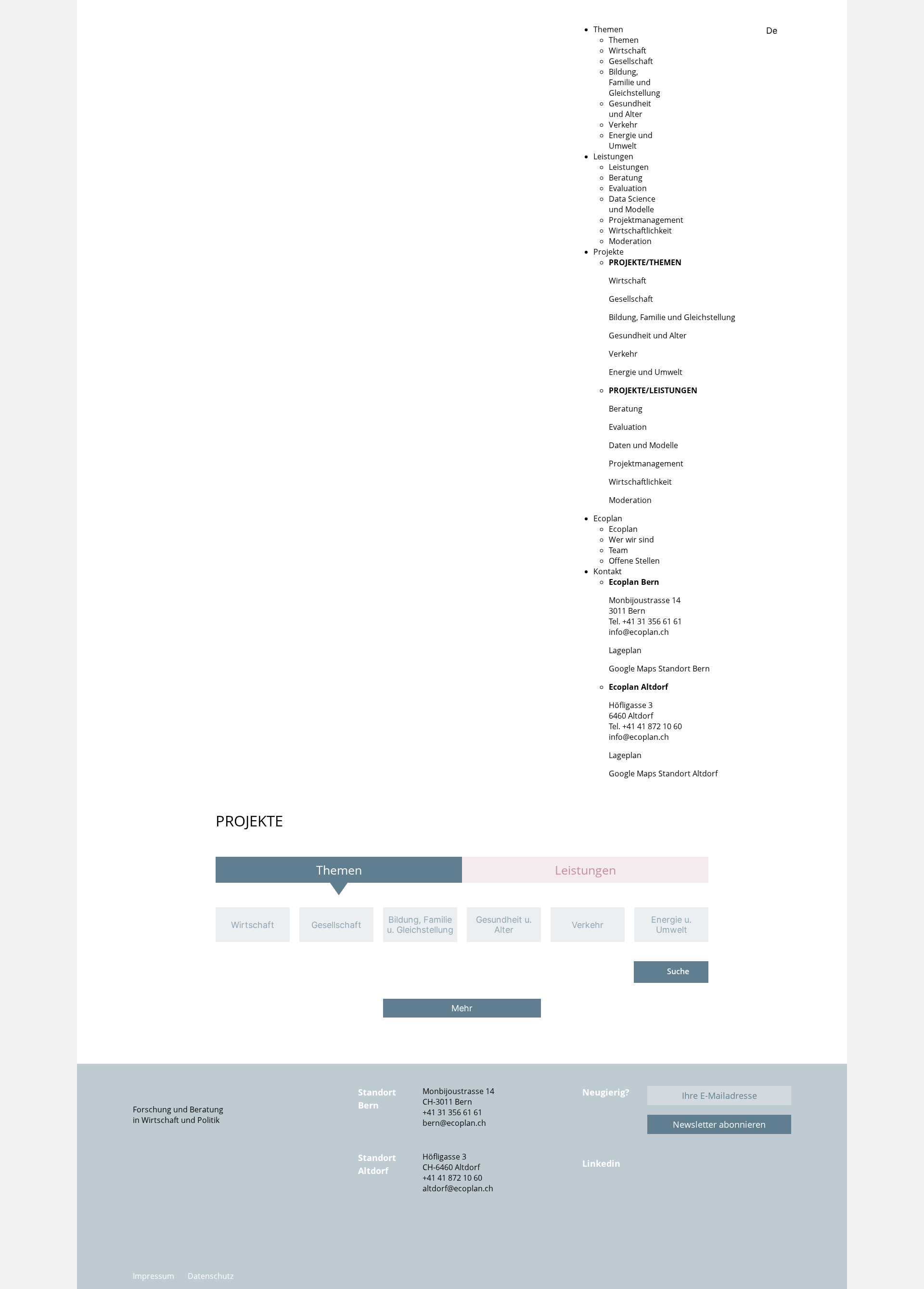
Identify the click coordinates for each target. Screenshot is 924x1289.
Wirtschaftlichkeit (640, 482)
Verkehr (623, 353)
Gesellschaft (631, 299)
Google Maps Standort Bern (659, 668)
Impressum (153, 1276)
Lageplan (625, 650)
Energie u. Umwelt (671, 925)
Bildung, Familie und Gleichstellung (672, 317)
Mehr (462, 1008)
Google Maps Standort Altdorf (663, 773)
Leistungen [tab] (585, 870)
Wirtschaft (627, 280)
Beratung (625, 408)
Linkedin (601, 1163)
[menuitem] (608, 29)
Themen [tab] (339, 870)
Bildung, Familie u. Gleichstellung (420, 925)
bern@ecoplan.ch (454, 1123)
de (773, 31)
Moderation (630, 500)
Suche (678, 971)
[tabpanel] (462, 924)
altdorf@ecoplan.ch (458, 1188)
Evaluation (628, 427)
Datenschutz (210, 1276)
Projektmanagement (646, 463)
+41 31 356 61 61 (452, 1112)
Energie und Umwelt (645, 372)
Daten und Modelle (643, 445)
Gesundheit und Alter (648, 335)
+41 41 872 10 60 (452, 1178)
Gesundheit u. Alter (504, 925)
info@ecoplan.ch (639, 632)
